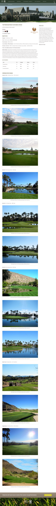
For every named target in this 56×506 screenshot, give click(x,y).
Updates (44, 1)
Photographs (37, 1)
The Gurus (10, 4)
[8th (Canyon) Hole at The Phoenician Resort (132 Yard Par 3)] (20, 185)
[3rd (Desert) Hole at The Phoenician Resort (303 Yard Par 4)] (20, 90)
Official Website (10, 43)
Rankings (19, 1)
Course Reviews (11, 1)
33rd (4, 31)
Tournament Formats (27, 1)
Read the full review (42, 44)
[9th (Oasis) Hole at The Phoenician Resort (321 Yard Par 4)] (20, 377)
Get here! (7, 45)
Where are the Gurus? (48, 495)
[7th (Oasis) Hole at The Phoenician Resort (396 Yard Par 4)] (20, 218)
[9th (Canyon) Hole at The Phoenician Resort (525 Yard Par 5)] (20, 282)
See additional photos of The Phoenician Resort (12, 47)
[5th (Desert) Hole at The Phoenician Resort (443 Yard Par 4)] (20, 441)
